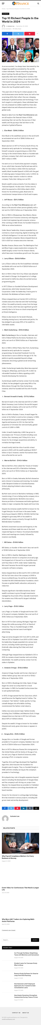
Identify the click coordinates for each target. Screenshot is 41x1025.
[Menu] (3, 3)
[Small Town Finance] (20, 3)
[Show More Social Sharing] (37, 33)
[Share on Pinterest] (29, 33)
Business (5, 13)
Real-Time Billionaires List (28, 115)
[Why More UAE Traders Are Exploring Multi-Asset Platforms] (20, 906)
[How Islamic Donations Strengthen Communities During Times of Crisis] (7, 997)
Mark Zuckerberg (8, 335)
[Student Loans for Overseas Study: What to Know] (7, 965)
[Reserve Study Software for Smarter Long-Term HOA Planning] (7, 976)
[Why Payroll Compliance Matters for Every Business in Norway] (20, 843)
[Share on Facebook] (7, 33)
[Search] (38, 3)
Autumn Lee (11, 26)
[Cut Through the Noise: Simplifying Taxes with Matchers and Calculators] (7, 955)
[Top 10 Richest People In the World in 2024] (20, 50)
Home (3, 8)
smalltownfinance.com (8, 1019)
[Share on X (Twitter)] (18, 33)
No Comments (8, 28)
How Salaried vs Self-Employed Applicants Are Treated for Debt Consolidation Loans (24, 985)
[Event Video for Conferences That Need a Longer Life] (20, 874)
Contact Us (16, 1012)
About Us (25, 1012)
